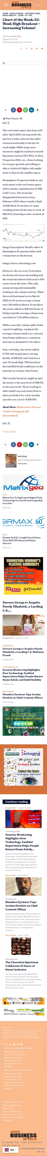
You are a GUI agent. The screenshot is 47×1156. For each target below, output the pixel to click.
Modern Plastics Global (13, 1077)
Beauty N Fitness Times (12, 1114)
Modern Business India (13, 1052)
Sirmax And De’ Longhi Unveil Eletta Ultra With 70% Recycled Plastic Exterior (21, 540)
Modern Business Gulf (13, 1058)
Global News (8, 646)
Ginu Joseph (8, 702)
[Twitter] (36, 48)
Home (5, 13)
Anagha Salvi (8, 638)
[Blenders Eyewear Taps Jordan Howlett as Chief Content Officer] (23, 886)
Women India (8, 1108)
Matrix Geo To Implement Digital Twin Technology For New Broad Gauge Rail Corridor (23, 500)
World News (16, 13)
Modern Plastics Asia (12, 1079)
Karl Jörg (16, 36)
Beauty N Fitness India (12, 1111)
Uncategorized (11, 959)
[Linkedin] (31, 48)
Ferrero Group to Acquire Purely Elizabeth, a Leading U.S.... (23, 606)
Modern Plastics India (12, 1074)
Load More (8, 1066)
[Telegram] (14, 1044)
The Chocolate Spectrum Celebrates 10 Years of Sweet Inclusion (21, 966)
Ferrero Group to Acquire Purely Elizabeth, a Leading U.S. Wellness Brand (23, 652)
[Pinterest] (19, 110)
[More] (37, 110)
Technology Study (10, 667)
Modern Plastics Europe (13, 1082)
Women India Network (11, 1105)
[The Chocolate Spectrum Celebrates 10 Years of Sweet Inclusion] (23, 947)
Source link (9, 431)
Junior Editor (10, 935)
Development (8, 691)
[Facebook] (21, 48)
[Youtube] (42, 48)
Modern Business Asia (13, 1063)
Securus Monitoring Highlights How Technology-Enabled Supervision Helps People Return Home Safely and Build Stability (23, 674)
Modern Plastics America (14, 1085)
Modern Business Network (15, 1055)
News (5, 495)
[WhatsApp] (25, 110)
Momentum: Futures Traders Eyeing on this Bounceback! (21, 411)
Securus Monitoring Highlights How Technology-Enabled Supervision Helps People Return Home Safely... (22, 842)
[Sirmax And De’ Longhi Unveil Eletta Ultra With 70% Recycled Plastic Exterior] (23, 523)
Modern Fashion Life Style (13, 1117)
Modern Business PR (12, 1060)
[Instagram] (26, 48)
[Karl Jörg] (11, 461)
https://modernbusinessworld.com (30, 460)
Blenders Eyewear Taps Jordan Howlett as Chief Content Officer (21, 905)
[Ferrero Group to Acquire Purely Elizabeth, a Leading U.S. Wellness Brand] (23, 625)
